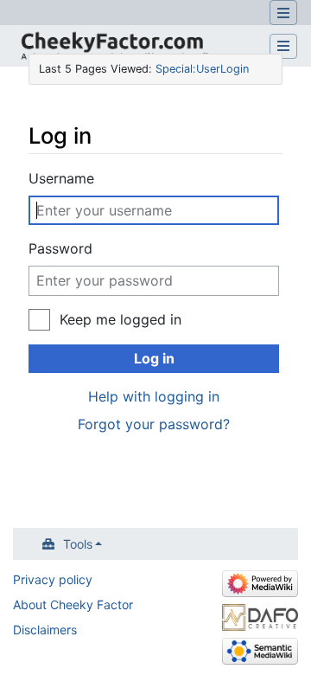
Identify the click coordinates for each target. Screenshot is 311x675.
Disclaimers (45, 629)
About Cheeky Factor (73, 604)
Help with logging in (153, 396)
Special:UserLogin (202, 68)
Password (60, 248)
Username (61, 178)
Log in (154, 358)
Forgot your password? (154, 424)
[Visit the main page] (113, 48)
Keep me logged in (120, 319)
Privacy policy (52, 579)
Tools (77, 544)
